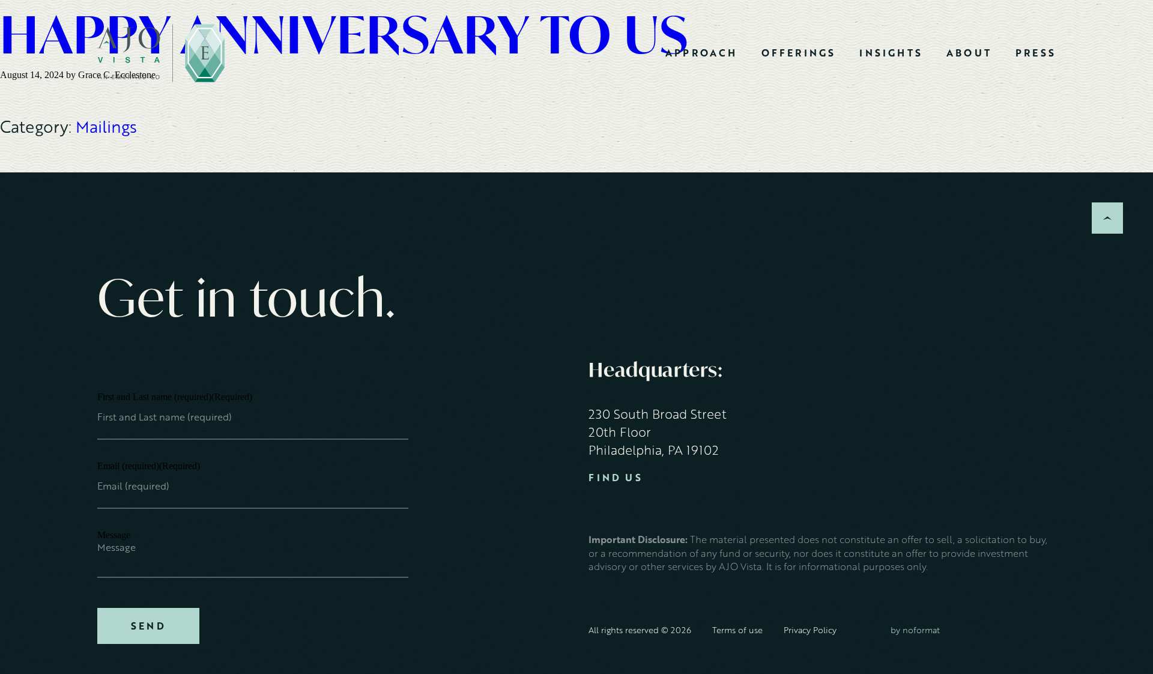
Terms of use (737, 630)
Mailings (106, 126)
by (915, 630)
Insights (890, 53)
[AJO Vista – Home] (161, 53)
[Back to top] (1107, 218)
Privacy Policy (810, 630)
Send (148, 626)
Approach (701, 53)
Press (1035, 53)
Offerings (798, 53)
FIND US (615, 478)
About (968, 53)
